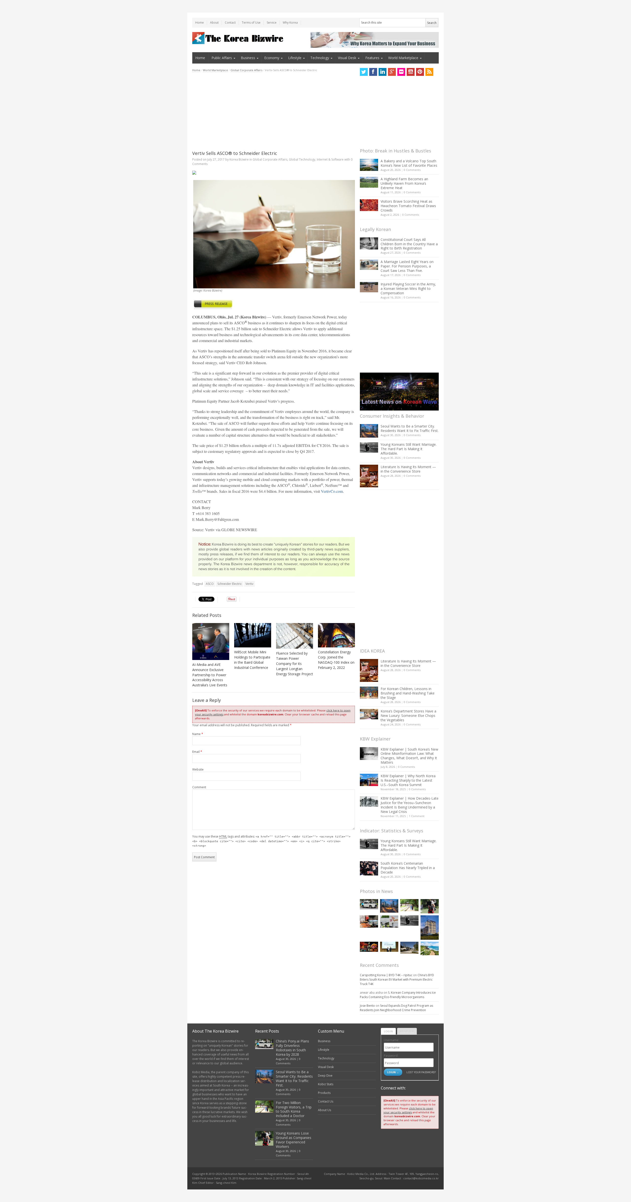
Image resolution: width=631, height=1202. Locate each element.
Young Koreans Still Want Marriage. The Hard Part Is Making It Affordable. (409, 449)
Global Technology (302, 159)
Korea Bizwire (239, 159)
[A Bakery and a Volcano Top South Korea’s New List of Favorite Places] (369, 165)
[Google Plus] (392, 72)
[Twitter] (364, 72)
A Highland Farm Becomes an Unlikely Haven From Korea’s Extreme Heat (404, 183)
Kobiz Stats (325, 1084)
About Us (324, 1110)
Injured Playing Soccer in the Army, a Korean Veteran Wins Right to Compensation (408, 288)
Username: (391, 1040)
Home (199, 22)
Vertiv (249, 584)
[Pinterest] (420, 72)
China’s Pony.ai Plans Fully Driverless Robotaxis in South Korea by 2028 (292, 1048)
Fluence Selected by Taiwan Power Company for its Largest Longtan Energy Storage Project (294, 663)
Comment (199, 787)
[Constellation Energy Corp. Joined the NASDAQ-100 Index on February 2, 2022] (336, 635)
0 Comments (412, 170)
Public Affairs (221, 57)
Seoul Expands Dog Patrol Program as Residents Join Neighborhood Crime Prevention (396, 1008)
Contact (230, 22)
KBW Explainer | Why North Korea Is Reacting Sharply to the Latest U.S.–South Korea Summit (408, 780)
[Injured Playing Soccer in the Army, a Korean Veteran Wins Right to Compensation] (369, 287)
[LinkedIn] (382, 72)
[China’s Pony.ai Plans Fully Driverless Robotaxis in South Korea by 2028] (369, 904)
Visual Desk (347, 57)
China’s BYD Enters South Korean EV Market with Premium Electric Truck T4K (397, 979)
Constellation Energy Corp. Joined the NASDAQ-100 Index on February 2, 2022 (336, 660)
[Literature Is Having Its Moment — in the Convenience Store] (369, 476)
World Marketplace (403, 57)
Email (197, 752)
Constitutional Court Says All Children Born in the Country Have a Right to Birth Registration (409, 244)
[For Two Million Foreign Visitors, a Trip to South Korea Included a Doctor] (409, 905)
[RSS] (429, 72)
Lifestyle (294, 57)
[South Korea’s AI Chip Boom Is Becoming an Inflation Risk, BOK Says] (369, 921)
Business (248, 57)
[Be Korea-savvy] (238, 38)
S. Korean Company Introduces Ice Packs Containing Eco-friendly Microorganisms (398, 994)
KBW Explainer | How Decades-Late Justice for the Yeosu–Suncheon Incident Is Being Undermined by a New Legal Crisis (409, 805)
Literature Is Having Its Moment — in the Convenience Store (408, 469)
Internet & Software (330, 159)
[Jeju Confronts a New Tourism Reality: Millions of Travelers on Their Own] (430, 948)
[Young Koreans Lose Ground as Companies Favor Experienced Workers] (430, 906)
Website (198, 769)
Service (272, 22)
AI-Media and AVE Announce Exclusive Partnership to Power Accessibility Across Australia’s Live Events (209, 675)
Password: (391, 1056)
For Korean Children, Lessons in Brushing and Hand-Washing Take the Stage (408, 693)
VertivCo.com (332, 491)
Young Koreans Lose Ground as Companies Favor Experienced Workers (293, 1140)
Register (407, 1031)
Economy (271, 57)
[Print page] (273, 173)
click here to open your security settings (408, 1110)
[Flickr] (401, 72)
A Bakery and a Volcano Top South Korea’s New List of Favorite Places (409, 163)
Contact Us (325, 1101)
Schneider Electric (229, 584)
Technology (319, 57)
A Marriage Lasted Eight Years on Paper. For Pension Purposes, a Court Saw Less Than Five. (407, 266)
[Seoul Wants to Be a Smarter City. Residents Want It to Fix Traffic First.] (369, 431)
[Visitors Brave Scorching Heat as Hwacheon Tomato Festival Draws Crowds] (369, 205)
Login (388, 1031)
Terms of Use (251, 22)
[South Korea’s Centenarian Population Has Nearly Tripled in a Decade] (369, 868)
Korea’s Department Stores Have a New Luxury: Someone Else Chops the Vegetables (408, 715)
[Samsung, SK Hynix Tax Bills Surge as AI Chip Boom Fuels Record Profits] (389, 921)
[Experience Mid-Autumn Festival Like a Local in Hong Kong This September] (369, 947)
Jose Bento (367, 1006)
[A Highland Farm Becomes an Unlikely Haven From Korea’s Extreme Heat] (369, 182)
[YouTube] (411, 72)
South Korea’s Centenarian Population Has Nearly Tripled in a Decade (408, 867)
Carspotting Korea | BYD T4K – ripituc (386, 975)
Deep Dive (325, 1075)
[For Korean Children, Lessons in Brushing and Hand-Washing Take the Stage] (369, 693)
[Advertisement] (273, 111)
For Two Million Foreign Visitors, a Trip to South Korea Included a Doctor (294, 1109)
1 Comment (416, 816)
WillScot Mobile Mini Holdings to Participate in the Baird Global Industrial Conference (252, 660)
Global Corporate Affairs (246, 70)
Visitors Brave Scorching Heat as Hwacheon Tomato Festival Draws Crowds (408, 206)
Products (324, 1093)
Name (197, 734)
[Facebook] (373, 72)
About (214, 22)
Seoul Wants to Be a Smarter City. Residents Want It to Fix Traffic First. (409, 428)
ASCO (210, 584)
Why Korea (290, 22)
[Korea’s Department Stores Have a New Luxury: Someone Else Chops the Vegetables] (369, 714)
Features (372, 57)
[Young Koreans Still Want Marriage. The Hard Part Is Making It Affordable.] (369, 447)
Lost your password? (421, 1072)
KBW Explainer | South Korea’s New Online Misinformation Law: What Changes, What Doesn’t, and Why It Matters (409, 756)
